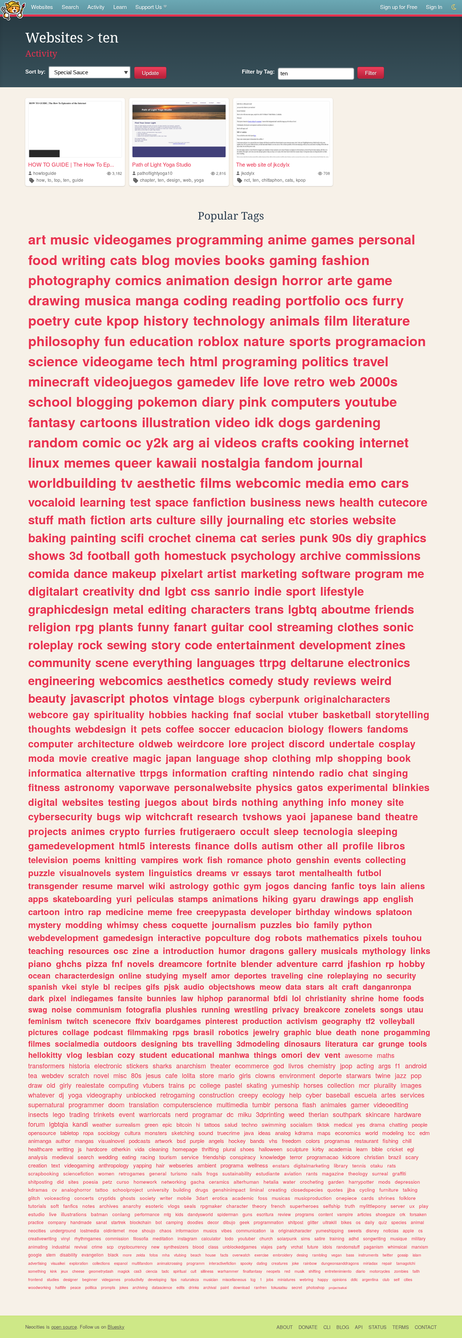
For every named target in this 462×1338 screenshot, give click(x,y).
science (53, 361)
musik (299, 1271)
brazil (394, 1157)
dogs (294, 422)
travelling (215, 1043)
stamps (193, 898)
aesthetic (166, 482)
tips (173, 1279)
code (198, 644)
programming (219, 239)
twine (383, 1075)
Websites (42, 6)
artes (388, 1094)
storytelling (402, 714)
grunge (391, 1043)
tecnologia (328, 831)
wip (133, 816)
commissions (382, 555)
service (190, 1157)
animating (38, 1247)
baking (47, 537)
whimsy (123, 924)
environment (297, 1075)
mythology (384, 950)
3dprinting (270, 1114)
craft (350, 986)
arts (141, 519)
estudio (36, 1214)
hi (198, 1124)
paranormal (248, 998)
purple (197, 1140)
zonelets (360, 1009)
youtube (371, 401)
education (161, 340)
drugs (201, 1189)
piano (40, 963)
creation (37, 1165)
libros (391, 845)
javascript (97, 697)
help (295, 1094)
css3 (137, 1271)
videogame (117, 361)
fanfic (342, 885)
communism (99, 1009)
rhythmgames (87, 1238)
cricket (395, 1149)
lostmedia (89, 1230)
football (108, 555)
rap (94, 911)
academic (243, 1198)
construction (216, 1094)
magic (147, 758)
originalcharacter (294, 1230)
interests (170, 845)
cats (289, 180)
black (113, 1254)
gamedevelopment (71, 845)
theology (358, 1173)
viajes (267, 1247)
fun (114, 340)
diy (364, 537)
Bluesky (116, 1326)
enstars (281, 1165)
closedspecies (307, 1189)
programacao (322, 1157)
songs (391, 1009)
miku (245, 1114)
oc (133, 442)
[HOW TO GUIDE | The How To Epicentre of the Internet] (75, 129)
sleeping (377, 831)
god (278, 1065)
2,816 (221, 173)
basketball (347, 714)
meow (270, 986)
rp (389, 963)
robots (288, 937)
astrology (189, 885)
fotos (153, 1255)
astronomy (89, 787)
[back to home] (13, 10)
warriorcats (155, 1114)
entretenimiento (338, 1271)
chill (406, 1140)
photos (149, 697)
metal (128, 608)
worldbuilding (72, 482)
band (369, 816)
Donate (308, 1327)
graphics (401, 537)
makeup (134, 573)
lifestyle (342, 590)
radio (331, 773)
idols (327, 1247)
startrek (118, 1222)
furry (388, 300)
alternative (110, 773)
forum (36, 1124)
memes (87, 462)
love (276, 381)
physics (274, 787)
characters (220, 608)
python (357, 924)
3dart (202, 1198)
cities (408, 1279)
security (401, 975)
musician (210, 1279)
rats (391, 1165)
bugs (109, 816)
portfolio (313, 300)
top (57, 180)
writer (166, 1198)
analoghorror (76, 1189)
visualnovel (111, 1140)
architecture (106, 743)
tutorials (37, 1205)
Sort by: (35, 72)
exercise (261, 1255)
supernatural (46, 1104)
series (278, 537)
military (418, 1238)
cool (260, 626)
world (371, 1132)
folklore (407, 1198)
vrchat (297, 1247)
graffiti (399, 1173)
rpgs (181, 1031)
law (187, 998)
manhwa (234, 1054)
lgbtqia (58, 1124)
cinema (215, 537)
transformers (46, 1065)
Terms (400, 1327)
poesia (90, 1181)
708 (326, 173)
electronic (108, 1065)
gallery (302, 950)
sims (305, 1238)
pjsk (171, 986)
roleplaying (348, 975)
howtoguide (44, 173)
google (35, 1254)
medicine (124, 911)
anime (287, 239)
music (69, 239)
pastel (233, 1085)
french (278, 1205)
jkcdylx (247, 173)
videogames (132, 239)
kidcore (351, 1157)
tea (32, 1075)
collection (340, 1085)
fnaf (242, 714)
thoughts (49, 729)
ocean (39, 975)
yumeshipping (330, 1230)
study (293, 680)
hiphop (210, 998)
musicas (281, 1198)
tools (418, 1043)
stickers (137, 1065)
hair (160, 1165)
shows (46, 555)
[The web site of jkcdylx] (283, 129)
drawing (54, 300)
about (194, 802)
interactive (179, 937)
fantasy (51, 422)
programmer (86, 1104)
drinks (194, 1287)
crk (402, 1214)
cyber (314, 1094)
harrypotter (361, 1181)
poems (86, 859)
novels (140, 963)
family (326, 924)
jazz (400, 1075)
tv (127, 482)
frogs (212, 1173)
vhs (273, 1140)
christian (374, 1157)
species (398, 1222)
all (332, 845)
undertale (351, 743)
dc (230, 1114)
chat (358, 773)
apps (38, 898)
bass (350, 1255)
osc (120, 950)
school (50, 401)
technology (229, 320)
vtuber (303, 714)
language (218, 758)
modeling (393, 1132)
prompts (108, 1287)
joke (295, 1263)
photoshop (315, 1287)
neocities (37, 1230)
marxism (419, 1247)
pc (192, 1085)
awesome (358, 1055)
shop (256, 758)
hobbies (168, 714)
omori (291, 1054)
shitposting (40, 1181)
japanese (331, 816)
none (370, 1031)
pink (253, 401)
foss (262, 1198)
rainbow (310, 1263)
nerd (181, 1114)
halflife (60, 1287)
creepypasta (221, 911)
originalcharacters (347, 699)
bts (187, 1043)
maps (324, 1132)
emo (362, 482)
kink (53, 1271)
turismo (179, 1173)
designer (70, 1279)
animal (417, 1222)
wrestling (251, 1009)
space (171, 501)
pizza (96, 963)
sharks (162, 1065)
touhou (407, 937)
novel (101, 1075)
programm (196, 1263)
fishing (390, 1140)
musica (107, 300)
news (320, 501)
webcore (48, 714)
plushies (181, 1009)
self (397, 1279)
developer (270, 911)
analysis (38, 1157)
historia (79, 1065)
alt (332, 986)
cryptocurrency (132, 1247)
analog (283, 1132)
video (232, 422)
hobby (411, 963)
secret (297, 1287)
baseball (338, 1094)
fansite (130, 998)
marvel (130, 885)
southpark (347, 1114)
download (241, 1287)
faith (416, 1271)
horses (313, 1085)
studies (53, 1279)
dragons (267, 950)
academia (340, 1149)
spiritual (179, 1271)
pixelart (182, 573)
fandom (289, 462)
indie (268, 590)
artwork (164, 1140)
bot (159, 1222)
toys (367, 885)
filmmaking (147, 1031)
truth (350, 1205)
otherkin (121, 1149)
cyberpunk (274, 699)
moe (133, 1230)
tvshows (262, 816)
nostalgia (230, 462)
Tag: (258, 72)
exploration (78, 1263)
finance (212, 845)
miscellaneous (234, 1279)
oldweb (156, 743)
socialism (301, 1124)
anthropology (114, 1165)
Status (378, 1327)
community (59, 662)
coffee (180, 729)
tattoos (212, 1124)
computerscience (187, 1104)
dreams (211, 872)
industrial (61, 1247)
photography (69, 280)
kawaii (176, 462)
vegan (336, 1255)
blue (324, 1031)
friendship (214, 1157)
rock (90, 644)
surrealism (128, 1124)
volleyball (397, 1020)
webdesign (100, 729)
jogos (277, 885)
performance (147, 1214)
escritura (265, 1214)
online (130, 975)
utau (415, 1009)
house (210, 1255)
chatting (398, 1124)
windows (352, 911)
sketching (182, 1132)
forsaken (418, 1214)
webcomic (268, 482)
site (395, 802)
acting (365, 1065)
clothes (358, 626)
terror (296, 1157)
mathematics (332, 937)
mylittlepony (372, 1205)
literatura (341, 1043)
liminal (257, 1189)
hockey (237, 1140)
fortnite (221, 963)
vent (332, 1054)
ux (412, 1205)
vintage (193, 697)
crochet (169, 537)
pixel (57, 998)
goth (147, 555)
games (332, 239)
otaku (376, 1165)
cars (395, 482)
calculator (211, 1238)
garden (336, 1181)
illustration (176, 422)
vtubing (180, 1255)
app (371, 898)
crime (97, 1247)
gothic (226, 885)
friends (394, 608)
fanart (190, 626)
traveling (287, 975)
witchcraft (169, 816)
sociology (109, 1132)
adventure (297, 963)
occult (254, 831)
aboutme (345, 608)
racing (147, 1157)
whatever (41, 1094)
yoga (199, 180)
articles (364, 1214)
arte (340, 280)
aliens (412, 885)
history (166, 320)
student (153, 1054)
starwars (358, 1075)
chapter (147, 180)
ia (272, 1230)
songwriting (374, 1238)
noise (62, 1009)
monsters (156, 1132)
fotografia (143, 1009)
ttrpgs (154, 773)
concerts (84, 1198)
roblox (218, 340)
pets (151, 729)
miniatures (286, 1279)
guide (77, 180)
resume (97, 885)
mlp (324, 758)
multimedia (232, 1104)
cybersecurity (60, 816)
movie (73, 758)
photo (279, 859)
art (37, 239)
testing (124, 802)
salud (231, 1124)
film (336, 320)
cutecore (402, 501)
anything (303, 802)
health (356, 501)
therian (318, 1114)
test (140, 501)
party (282, 1247)
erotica (220, 1198)
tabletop (69, 1132)
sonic (398, 626)
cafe (171, 1075)
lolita (188, 1075)
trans (269, 608)
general (157, 1173)
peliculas (155, 898)
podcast (108, 1031)
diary (218, 401)
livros (296, 1065)
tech (171, 361)
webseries (181, 1165)
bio (302, 924)
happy (323, 1279)
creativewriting (42, 1238)
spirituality (119, 714)
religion (49, 626)
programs (304, 1214)
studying (162, 975)
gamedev (206, 381)
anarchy (132, 1205)
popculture (227, 937)
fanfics (70, 1205)
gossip (402, 1255)
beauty (47, 697)
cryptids (107, 1198)
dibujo (229, 1222)
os (358, 1222)
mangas (84, 1140)
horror (302, 280)
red (287, 1271)
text (55, 1165)
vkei (69, 986)
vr (235, 872)
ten (66, 180)
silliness (207, 1271)
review (284, 1214)
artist (221, 573)
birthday (313, 911)
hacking (210, 714)
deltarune (317, 662)
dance (91, 573)
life (249, 381)
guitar (227, 626)
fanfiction (219, 501)
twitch (77, 1020)
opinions (339, 1279)
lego (59, 1114)
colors (313, 1140)
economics (348, 1132)
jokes (123, 1287)
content (325, 1214)
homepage (185, 1149)
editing (167, 608)
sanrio (232, 590)
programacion (380, 340)
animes (88, 831)
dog (262, 937)
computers (305, 401)
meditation (163, 1238)
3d (76, 555)
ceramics (219, 1181)
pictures (43, 1031)
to (49, 180)
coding (205, 300)
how (40, 180)
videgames (111, 1279)
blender (256, 963)
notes (88, 1205)
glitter (313, 1222)
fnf (117, 963)
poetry (49, 320)
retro (309, 381)
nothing (259, 802)
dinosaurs (302, 1043)
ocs (356, 300)
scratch (78, 1075)
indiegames (92, 998)
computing (124, 1085)
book (399, 758)
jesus (153, 1075)
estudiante (268, 1173)
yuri (124, 898)
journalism (234, 924)
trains (176, 1085)
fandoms (387, 729)
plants (116, 626)
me (415, 573)
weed (296, 1114)
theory (259, 1205)
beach (196, 1255)
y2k (157, 442)
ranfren (260, 1287)
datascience (162, 1287)
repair (387, 1263)
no (377, 975)
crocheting (312, 1181)
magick (124, 1271)
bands (257, 1140)
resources (88, 950)
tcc (411, 1132)
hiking (275, 898)
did (60, 1181)
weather (101, 1124)
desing (302, 1255)
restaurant (366, 1140)
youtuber (246, 1238)
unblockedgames (240, 1247)
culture (176, 519)
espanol (120, 1263)
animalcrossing (169, 1263)
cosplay (397, 743)
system (129, 872)
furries (159, 831)
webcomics (131, 680)
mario (226, 1075)
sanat (101, 1222)
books (245, 259)
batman (99, 1214)
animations (235, 898)
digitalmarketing (312, 1165)
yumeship (285, 1085)
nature (264, 340)
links (420, 950)
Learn (120, 6)
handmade (81, 1222)
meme (160, 911)
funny (153, 626)
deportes (250, 975)
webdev (53, 1075)
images (411, 1085)
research (217, 816)
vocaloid (51, 501)
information (199, 773)
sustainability (237, 1173)
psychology (263, 555)
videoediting (391, 1104)
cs (420, 1230)
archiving (140, 1287)
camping (174, 1222)
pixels (375, 937)
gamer (360, 1104)
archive (320, 555)
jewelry (266, 1031)
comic (101, 442)
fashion (346, 259)
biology (306, 729)
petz (107, 1181)
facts (224, 1255)
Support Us (148, 6)
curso (123, 1181)
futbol (369, 872)
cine (315, 975)
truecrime (228, 1132)
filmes (39, 1043)
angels (216, 1140)
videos (235, 442)
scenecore (112, 1020)
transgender (53, 885)
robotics (233, 1031)
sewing (127, 644)
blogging (104, 401)
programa (232, 1165)
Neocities (35, 1326)
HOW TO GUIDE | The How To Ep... (71, 164)
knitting (120, 859)
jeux (64, 1271)
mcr (364, 1085)
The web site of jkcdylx (263, 164)
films (215, 482)
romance (245, 859)
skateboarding (82, 898)
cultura (132, 1132)
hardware (407, 1114)
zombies (401, 1271)
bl (106, 986)
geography (341, 1020)
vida (139, 1149)
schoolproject (128, 1189)
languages (226, 662)
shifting (315, 1271)
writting (65, 1149)
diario (360, 1271)
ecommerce (252, 1065)
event (127, 1114)
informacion (187, 1230)
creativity (108, 590)
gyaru (304, 898)
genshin (313, 859)
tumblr (261, 1104)
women (106, 1173)
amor (220, 975)
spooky (246, 1263)
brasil (203, 1031)
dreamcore (180, 963)
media (324, 482)
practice (36, 1222)
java (249, 1132)
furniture (388, 1189)
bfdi (281, 998)
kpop (301, 180)
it (134, 729)
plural (229, 1149)
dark (36, 998)
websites (83, 802)
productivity (134, 1279)
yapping (142, 1165)
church (266, 1238)
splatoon (394, 911)
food (42, 259)
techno (249, 1124)
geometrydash (101, 1271)
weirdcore (200, 743)
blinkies (411, 787)
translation (144, 1104)
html (203, 361)
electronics (379, 662)
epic (167, 1124)
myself (194, 975)
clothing (291, 758)
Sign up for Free (398, 6)
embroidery (282, 1255)
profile (358, 845)
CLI (327, 1327)
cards (367, 1198)
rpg (84, 626)
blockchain (140, 1222)
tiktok (323, 1124)
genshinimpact (229, 1189)
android (416, 1065)
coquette (189, 924)
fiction (108, 519)
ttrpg (272, 662)
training (337, 1238)
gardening (348, 422)
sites (73, 1181)
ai (204, 442)
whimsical (397, 1247)
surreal (380, 1173)
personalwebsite (213, 787)
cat (248, 537)
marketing (269, 573)
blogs (231, 699)
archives (108, 1205)
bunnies (161, 998)
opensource (42, 1132)
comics (138, 280)
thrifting (210, 1149)
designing (159, 1043)
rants (312, 1173)
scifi (132, 537)
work (193, 859)
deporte (330, 1075)
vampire (345, 1214)
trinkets (103, 1114)
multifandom (142, 1263)
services (412, 1094)
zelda (140, 1255)
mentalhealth (326, 872)
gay (81, 714)
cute (88, 320)
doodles (195, 1222)
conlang (121, 1214)
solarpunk (287, 1238)
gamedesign (128, 937)
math (72, 519)
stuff (40, 519)
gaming (293, 259)
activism (302, 1020)
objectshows (232, 986)
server (398, 1205)
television (48, 859)
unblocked (141, 1094)
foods (413, 998)
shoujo (148, 1230)
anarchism (191, 1065)
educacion (259, 729)
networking (173, 1181)
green (151, 1124)
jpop (346, 1065)
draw (35, 1085)
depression (407, 1181)
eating (129, 1157)
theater (220, 1065)
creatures (279, 1263)
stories (329, 519)
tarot (285, 872)
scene (111, 662)
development (335, 644)
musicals (339, 950)
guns (247, 1214)
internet (384, 442)
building (182, 1189)
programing (259, 361)
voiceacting (57, 1198)
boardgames (178, 1020)
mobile (184, 1198)
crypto (124, 831)
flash (309, 1104)
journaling (255, 519)
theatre (401, 816)
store (207, 1075)
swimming (274, 1124)
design (173, 180)
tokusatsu (279, 1287)
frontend (35, 1279)
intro (74, 911)
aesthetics (196, 680)
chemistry (322, 1065)
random (53, 442)
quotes (335, 1189)
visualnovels (85, 872)
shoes (247, 1149)
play (423, 1205)
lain (388, 885)
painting (93, 537)
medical (343, 1124)
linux (44, 462)
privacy (285, 1009)
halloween (270, 1149)
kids (179, 1214)
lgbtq (302, 608)
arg (183, 442)
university (158, 1189)
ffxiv (143, 1020)
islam (417, 1255)
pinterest (221, 1020)
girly (65, 1085)
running (215, 1009)
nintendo (294, 773)
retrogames (132, 1173)
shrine (362, 998)
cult (193, 1271)
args (384, 1065)
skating (257, 1085)
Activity (96, 6)
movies (197, 259)
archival (209, 1287)
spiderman (227, 1214)
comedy (251, 680)
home (388, 998)
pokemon (167, 401)
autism (277, 845)
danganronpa (387, 986)
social (270, 714)
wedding (108, 1157)
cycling (367, 1189)
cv (54, 1189)
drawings (340, 898)
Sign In (434, 6)
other (310, 845)
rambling (319, 1255)
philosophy (64, 340)
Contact (426, 1327)
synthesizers (176, 1247)
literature (381, 320)
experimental (357, 787)
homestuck (195, 555)
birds (225, 802)
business (275, 501)
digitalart (53, 590)
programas (337, 1140)
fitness (44, 787)
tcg (253, 1279)
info (337, 802)
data (293, 986)
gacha (198, 1181)
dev (313, 1054)
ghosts (127, 1198)
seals (190, 1205)
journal (340, 462)
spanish (42, 986)
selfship (331, 1205)
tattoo (101, 1189)
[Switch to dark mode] (454, 7)
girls (245, 1075)
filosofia (140, 1238)
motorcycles (380, 1271)
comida (48, 573)
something (37, 1271)
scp (110, 1247)
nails (197, 1173)
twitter (388, 1255)
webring (306, 1279)
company (57, 1222)
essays (257, 872)
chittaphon (272, 180)
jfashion (364, 963)
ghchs (69, 963)
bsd (181, 1140)
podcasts (140, 1140)
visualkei (58, 1263)
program (379, 573)
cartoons (109, 422)
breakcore (322, 1009)
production (262, 1020)
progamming (407, 1031)
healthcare (40, 1149)
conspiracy (243, 1157)
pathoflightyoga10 (155, 173)
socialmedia (77, 1043)
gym (252, 885)
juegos (161, 802)
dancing (310, 885)
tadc (165, 1271)
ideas (264, 1132)
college (210, 1085)
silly (211, 519)
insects (38, 1114)
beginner (89, 1279)
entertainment (256, 644)
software (325, 573)
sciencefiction (78, 1173)
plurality (385, 1085)
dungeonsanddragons (340, 1263)
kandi (80, 1124)
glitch (34, 1198)
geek (244, 1222)
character (237, 1205)
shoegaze (385, 1214)
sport (301, 590)
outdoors (120, 1043)
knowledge (273, 1157)
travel (370, 361)
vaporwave (144, 787)
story (165, 644)
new (155, 1247)
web (187, 180)
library (341, 1165)
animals (295, 320)
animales (333, 1104)
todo (229, 1238)
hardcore (96, 1149)
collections (101, 1263)
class (213, 1247)
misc (120, 1075)
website (374, 519)
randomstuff (347, 1247)
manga (157, 300)
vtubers (153, 1085)
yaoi (296, 816)
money (367, 802)
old (51, 1085)
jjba (351, 1189)
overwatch (241, 1255)
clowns (265, 1075)
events (347, 859)
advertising (37, 1263)
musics (210, 1230)
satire (319, 1238)
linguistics (170, 872)
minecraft (58, 381)
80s (136, 1075)
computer (50, 743)
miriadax (370, 1263)
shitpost (295, 1222)
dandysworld (200, 1214)
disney (372, 1230)
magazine (333, 1173)
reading (256, 300)
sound (206, 1132)
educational (192, 1054)
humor (231, 950)
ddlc (354, 1279)
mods (384, 1181)
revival (80, 1247)
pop (416, 1075)
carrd (332, 963)
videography (104, 1094)
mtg (167, 1214)
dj (61, 1094)
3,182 (117, 173)
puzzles (276, 924)
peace (75, 1287)
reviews (334, 680)
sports (310, 340)
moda (41, 758)
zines (390, 644)
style (90, 986)
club (386, 1279)
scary (412, 1157)
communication (251, 1230)
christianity (325, 998)
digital (43, 802)
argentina (370, 1279)
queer (133, 462)
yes (361, 1124)
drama (377, 1124)
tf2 (370, 1020)
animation (198, 280)
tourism (168, 1157)
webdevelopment (63, 937)
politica (91, 1287)
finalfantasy (252, 1271)
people (419, 1124)
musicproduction (313, 1198)
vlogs (174, 1205)
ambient (206, 1165)
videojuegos (133, 381)
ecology (273, 1094)
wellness (258, 1165)
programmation (269, 1222)
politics (325, 361)
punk (314, 537)
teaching (46, 950)
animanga (39, 1140)
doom (116, 1104)
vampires (159, 859)
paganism (373, 1247)
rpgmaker (211, 1205)
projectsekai (338, 1287)
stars (315, 986)
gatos (310, 787)
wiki (157, 885)
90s (342, 537)
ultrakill (330, 1222)
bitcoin (184, 1124)
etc (296, 519)
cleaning (158, 1149)
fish (215, 859)
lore (237, 743)
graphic (297, 1031)
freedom (291, 1140)
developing (157, 1279)
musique (398, 1238)
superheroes (304, 1205)
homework (145, 1181)
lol (296, 998)
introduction (188, 950)
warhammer (228, 1271)
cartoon (44, 911)
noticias (390, 1230)
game (374, 280)
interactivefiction (222, 1263)
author (63, 1140)
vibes (226, 1230)
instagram (187, 1238)
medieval (62, 1157)
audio (194, 986)
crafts (279, 442)
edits (180, 1287)
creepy (248, 1094)
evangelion (93, 1254)
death (346, 1031)
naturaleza (190, 1279)
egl (410, 1149)
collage (75, 1031)
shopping (360, 758)
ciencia (151, 1271)
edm (424, 1132)
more (127, 1255)
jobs (269, 1279)
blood (198, 1247)
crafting (249, 773)
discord (307, 743)
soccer (214, 729)
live (53, 1214)
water (289, 1181)
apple (408, 1230)
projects (47, 831)
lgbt (175, 590)
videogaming (79, 1165)
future (312, 1247)
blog (155, 259)
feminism (45, 1020)
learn (361, 1149)
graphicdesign (68, 608)
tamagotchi (405, 1263)
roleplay (50, 644)
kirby (318, 1149)
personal (386, 239)
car (368, 1043)
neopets (273, 1271)
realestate (90, 1085)
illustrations (74, 1214)
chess (155, 924)
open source (64, 1326)
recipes (127, 986)
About (284, 1327)
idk (264, 422)
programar (207, 1114)
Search (70, 6)
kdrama (304, 1132)
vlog (74, 1054)
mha (166, 1255)
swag (37, 1009)
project (267, 743)
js (80, 1149)
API (359, 1327)
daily (369, 1222)
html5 (132, 845)
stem (51, 1254)
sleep (286, 831)
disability (68, 1254)
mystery (44, 924)
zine (140, 950)
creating (277, 1189)
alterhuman (246, 1181)
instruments (368, 1255)
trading (79, 1114)
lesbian (100, 1054)
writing (84, 259)
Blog (342, 1327)
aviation (293, 1173)
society (148, 1198)
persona (286, 1104)
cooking (329, 442)
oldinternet (114, 1230)
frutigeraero (208, 831)
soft (55, 1205)
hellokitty (45, 1054)
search (86, 1157)
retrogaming (177, 1094)
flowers (345, 729)
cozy (126, 1054)
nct (247, 180)
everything (162, 662)
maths (386, 1055)
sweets (355, 1230)
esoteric (154, 1205)
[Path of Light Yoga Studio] (179, 129)
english (398, 898)
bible (377, 1149)
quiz (383, 1222)
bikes (346, 1222)
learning (103, 501)
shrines (386, 1198)
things (265, 1054)
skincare (378, 1114)
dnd (149, 590)
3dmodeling (258, 1043)
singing (390, 773)
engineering (61, 680)
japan (179, 758)
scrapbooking (43, 1173)
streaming (305, 626)
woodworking (39, 1287)
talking (410, 1189)
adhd (354, 1238)
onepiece (346, 1198)
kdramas (38, 1189)
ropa (88, 1132)
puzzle (41, 872)
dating (262, 1263)
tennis (359, 1165)
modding (84, 924)
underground (63, 1230)
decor (213, 1222)
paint (225, 1287)
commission (117, 1238)
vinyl (65, 1238)
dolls (245, 845)
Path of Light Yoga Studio (161, 164)
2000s (379, 381)
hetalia (271, 1181)
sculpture (297, 1149)
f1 (398, 1065)
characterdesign (84, 975)
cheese (78, 1271)
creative (109, 758)
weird (376, 680)
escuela (365, 1094)
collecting (385, 859)
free (184, 911)
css (200, 590)
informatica (55, 773)
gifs (153, 986)
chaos (165, 1230)
